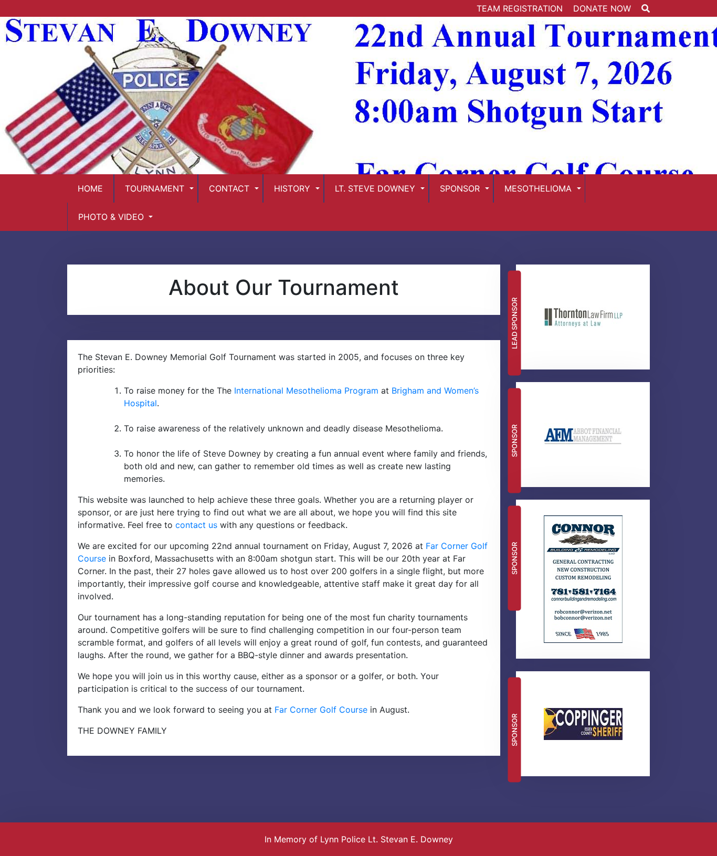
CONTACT (229, 188)
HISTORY (292, 188)
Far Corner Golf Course (321, 709)
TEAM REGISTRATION (520, 8)
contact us (196, 525)
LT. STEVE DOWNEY (375, 188)
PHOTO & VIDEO (111, 217)
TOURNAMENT (154, 188)
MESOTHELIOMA (538, 188)
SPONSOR (460, 188)
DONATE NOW (602, 8)
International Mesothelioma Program (306, 390)
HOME (90, 188)
